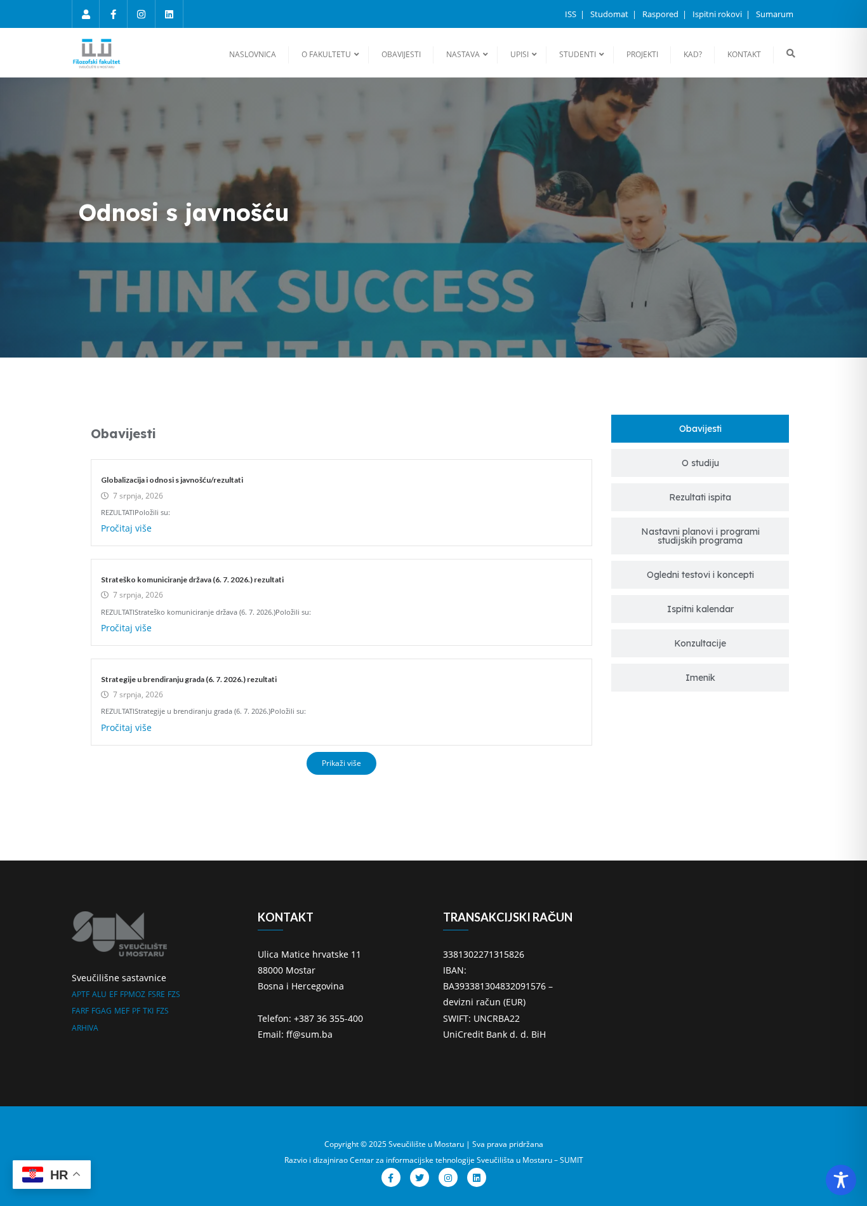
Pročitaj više (126, 528)
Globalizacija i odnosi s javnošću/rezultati (172, 480)
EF (113, 994)
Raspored (661, 14)
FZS (174, 994)
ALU (99, 994)
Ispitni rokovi (718, 14)
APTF (80, 994)
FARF (80, 1010)
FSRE (156, 994)
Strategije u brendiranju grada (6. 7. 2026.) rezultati (189, 679)
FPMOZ (132, 994)
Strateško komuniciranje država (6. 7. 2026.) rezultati (192, 579)
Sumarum (774, 14)
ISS (571, 14)
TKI (148, 1010)
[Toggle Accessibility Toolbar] (840, 1179)
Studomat (610, 14)
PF (136, 1010)
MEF (121, 1010)
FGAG (101, 1010)
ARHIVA (85, 1027)
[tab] (700, 429)
